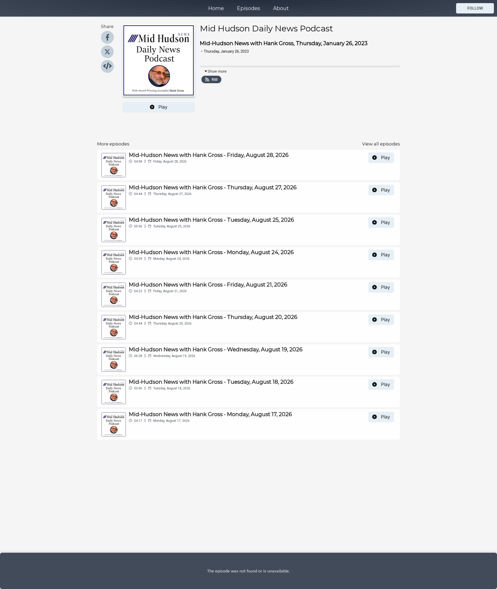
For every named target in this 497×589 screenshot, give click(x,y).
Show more (217, 71)
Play (162, 107)
